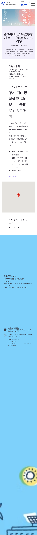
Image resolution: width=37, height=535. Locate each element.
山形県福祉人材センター (14, 331)
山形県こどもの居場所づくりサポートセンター (19, 330)
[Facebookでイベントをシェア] (9, 227)
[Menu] (33, 3)
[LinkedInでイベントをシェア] (19, 227)
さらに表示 (12, 176)
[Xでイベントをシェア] (14, 227)
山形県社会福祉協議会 (13, 328)
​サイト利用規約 (11, 341)
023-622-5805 (24, 4)
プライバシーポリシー (13, 339)
